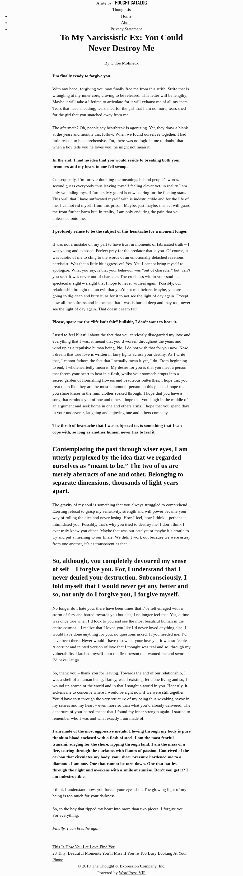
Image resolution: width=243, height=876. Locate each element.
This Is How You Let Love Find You (83, 846)
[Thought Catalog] (130, 3)
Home (126, 16)
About (126, 22)
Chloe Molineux (125, 63)
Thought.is (121, 9)
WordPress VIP (132, 872)
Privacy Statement (126, 29)
